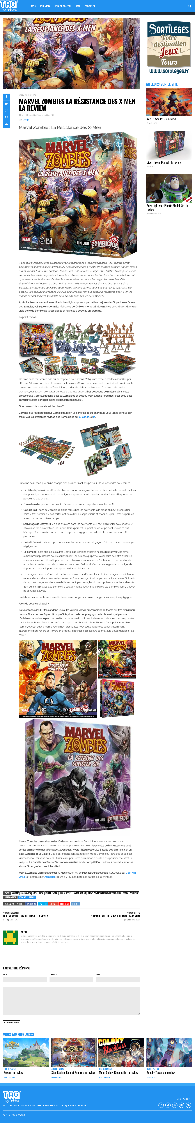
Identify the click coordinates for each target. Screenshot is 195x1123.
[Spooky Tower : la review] (169, 1052)
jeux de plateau (51, 893)
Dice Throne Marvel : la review (164, 162)
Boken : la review (13, 1072)
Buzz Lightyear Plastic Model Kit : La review (167, 207)
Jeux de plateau (63, 6)
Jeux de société (66, 893)
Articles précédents (11, 912)
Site (98, 975)
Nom (5, 975)
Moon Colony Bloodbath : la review (118, 1072)
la (80, 416)
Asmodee (15, 893)
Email (52, 975)
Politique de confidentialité (73, 1105)
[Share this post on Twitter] (6, 103)
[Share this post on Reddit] (6, 124)
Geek (78, 6)
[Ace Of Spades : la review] (169, 102)
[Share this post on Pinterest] (6, 117)
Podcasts (90, 6)
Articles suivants (133, 912)
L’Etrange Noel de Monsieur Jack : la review (115, 916)
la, (88, 416)
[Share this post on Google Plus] (6, 110)
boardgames (25, 893)
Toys (33, 6)
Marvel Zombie (80, 893)
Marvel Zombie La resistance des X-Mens (104, 893)
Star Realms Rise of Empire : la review (73, 1072)
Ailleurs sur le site (162, 84)
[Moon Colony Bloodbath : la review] (121, 1052)
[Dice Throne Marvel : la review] (169, 145)
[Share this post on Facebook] (6, 97)
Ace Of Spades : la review (161, 119)
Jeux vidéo (45, 6)
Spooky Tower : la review (161, 1072)
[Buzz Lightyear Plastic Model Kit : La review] (169, 188)
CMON (34, 893)
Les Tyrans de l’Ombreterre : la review (25, 916)
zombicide (134, 893)
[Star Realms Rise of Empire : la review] (74, 1052)
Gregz (26, 119)
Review (125, 893)
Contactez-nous (50, 1105)
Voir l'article (9, 1077)
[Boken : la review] (26, 1052)
